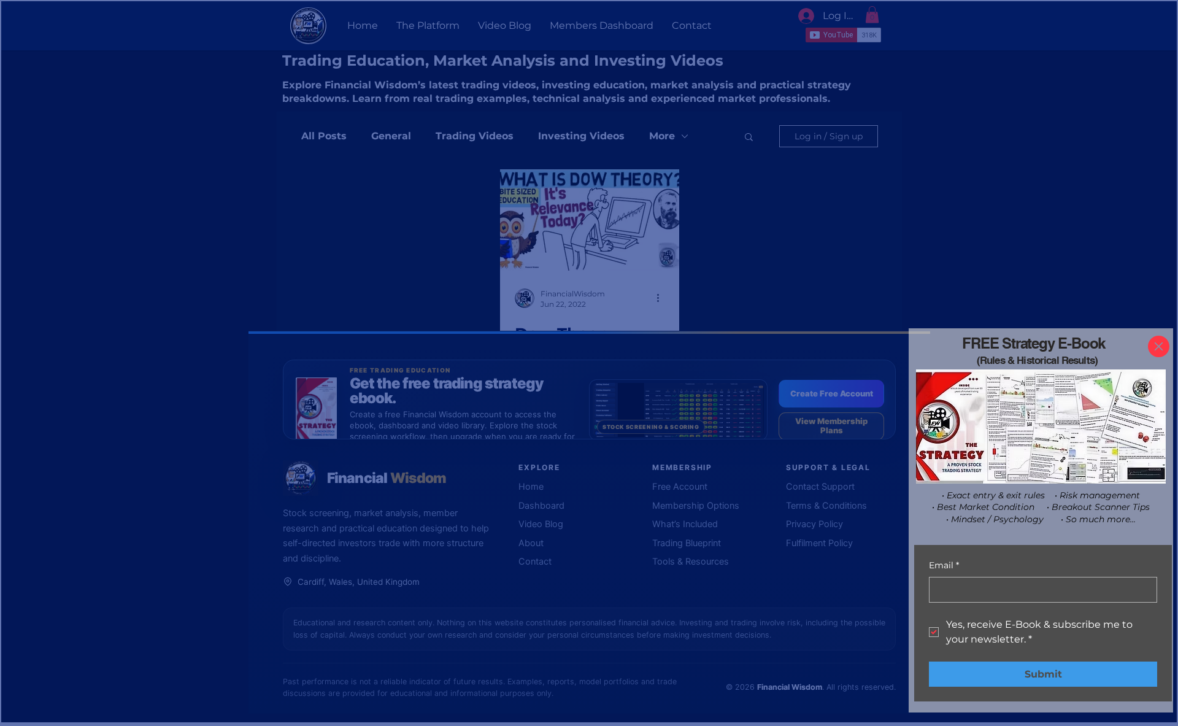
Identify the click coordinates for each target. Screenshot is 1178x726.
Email (944, 565)
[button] (1158, 346)
